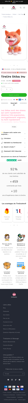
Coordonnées (20, 397)
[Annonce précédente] (3, 2)
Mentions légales (22, 399)
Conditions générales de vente (10, 399)
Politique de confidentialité (9, 394)
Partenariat (6, 311)
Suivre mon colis (7, 325)
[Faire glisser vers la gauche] (10, 65)
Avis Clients (6, 315)
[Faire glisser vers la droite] (17, 65)
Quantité (3, 86)
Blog (4, 308)
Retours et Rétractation (9, 329)
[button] (3, 7)
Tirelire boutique (6, 14)
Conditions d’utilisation (21, 394)
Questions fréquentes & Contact (11, 332)
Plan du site (6, 318)
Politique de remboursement (19, 392)
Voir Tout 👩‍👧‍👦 (21, 14)
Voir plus (14, 126)
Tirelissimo (9, 392)
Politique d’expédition (11, 397)
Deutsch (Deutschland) (9, 341)
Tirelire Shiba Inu (8, 17)
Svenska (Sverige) (7, 345)
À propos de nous (8, 322)
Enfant (14, 14)
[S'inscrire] (23, 374)
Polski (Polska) (7, 348)
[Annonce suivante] (25, 2)
